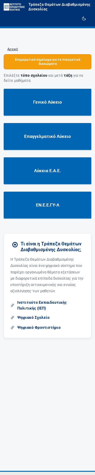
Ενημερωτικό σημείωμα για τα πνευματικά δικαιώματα (47, 62)
